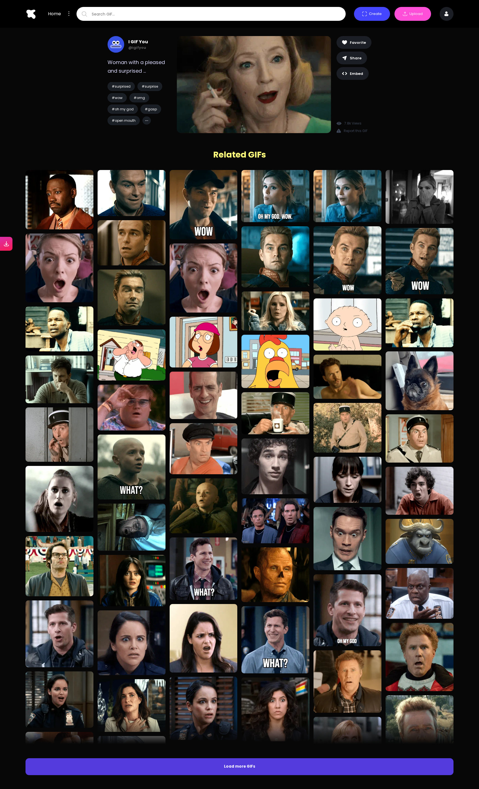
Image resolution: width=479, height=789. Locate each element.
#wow (117, 97)
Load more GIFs (239, 766)
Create (375, 13)
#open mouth (124, 120)
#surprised (121, 86)
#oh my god (123, 109)
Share (355, 58)
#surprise (150, 86)
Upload (416, 13)
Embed (356, 73)
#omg (139, 97)
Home (54, 14)
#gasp (151, 109)
